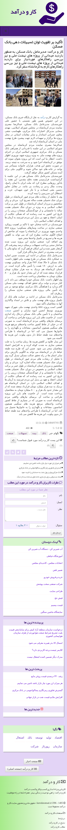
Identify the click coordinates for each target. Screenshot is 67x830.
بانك (44, 433)
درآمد (43, 117)
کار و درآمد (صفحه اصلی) (20, 769)
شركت (34, 746)
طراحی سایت (56, 591)
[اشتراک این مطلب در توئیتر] (18, 452)
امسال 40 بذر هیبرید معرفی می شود (46, 643)
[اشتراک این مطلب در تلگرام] (7, 452)
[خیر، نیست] (53, 445)
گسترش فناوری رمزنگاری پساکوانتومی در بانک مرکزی (40, 468)
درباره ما (61, 819)
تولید (48, 737)
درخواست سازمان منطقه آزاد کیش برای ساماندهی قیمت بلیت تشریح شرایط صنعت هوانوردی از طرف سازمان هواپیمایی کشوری (36, 632)
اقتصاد (58, 737)
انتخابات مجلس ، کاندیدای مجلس (47, 563)
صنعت (8, 310)
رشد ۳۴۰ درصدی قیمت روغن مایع (47, 676)
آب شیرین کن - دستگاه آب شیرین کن (45, 549)
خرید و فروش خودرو (53, 577)
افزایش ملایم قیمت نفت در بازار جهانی (44, 697)
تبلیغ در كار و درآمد (57, 823)
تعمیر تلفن (58, 570)
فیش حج (59, 598)
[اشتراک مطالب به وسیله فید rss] (12, 452)
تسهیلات (23, 433)
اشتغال (20, 737)
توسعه (39, 737)
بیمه (34, 433)
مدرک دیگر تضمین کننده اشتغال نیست (45, 657)
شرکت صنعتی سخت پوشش (49, 584)
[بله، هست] (13, 440)
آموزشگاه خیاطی (55, 556)
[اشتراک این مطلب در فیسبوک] (23, 452)
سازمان (57, 746)
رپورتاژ (46, 746)
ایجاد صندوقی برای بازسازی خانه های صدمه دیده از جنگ (39, 477)
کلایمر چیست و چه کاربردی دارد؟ (47, 650)
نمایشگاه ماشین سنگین (52, 612)
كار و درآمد (23, 11)
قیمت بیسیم (57, 605)
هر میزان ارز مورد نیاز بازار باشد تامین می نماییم (42, 463)
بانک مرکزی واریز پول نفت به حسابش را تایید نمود (41, 472)
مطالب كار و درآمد (58, 827)
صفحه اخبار (32, 761)
